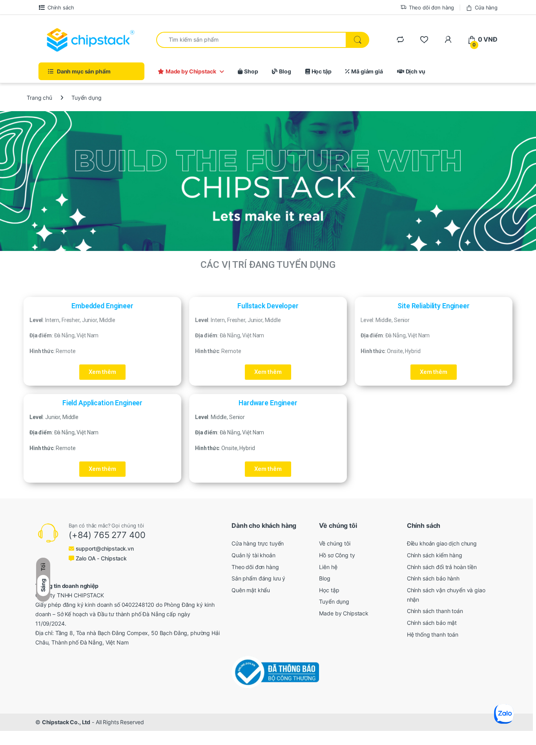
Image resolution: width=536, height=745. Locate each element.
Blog (285, 71)
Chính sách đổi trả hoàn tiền (442, 567)
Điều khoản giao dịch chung (442, 543)
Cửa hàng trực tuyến (258, 543)
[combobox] (251, 40)
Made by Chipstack (191, 71)
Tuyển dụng (334, 601)
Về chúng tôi (334, 543)
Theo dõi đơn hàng (431, 7)
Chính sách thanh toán (435, 611)
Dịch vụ (415, 71)
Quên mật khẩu (251, 590)
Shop (251, 71)
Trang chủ (39, 97)
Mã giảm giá (367, 71)
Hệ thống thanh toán (432, 634)
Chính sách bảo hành (433, 578)
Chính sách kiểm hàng (434, 555)
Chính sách (60, 7)
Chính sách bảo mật (432, 622)
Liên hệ (328, 567)
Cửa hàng (486, 7)
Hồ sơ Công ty (337, 555)
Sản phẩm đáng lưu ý (258, 578)
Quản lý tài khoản (253, 555)
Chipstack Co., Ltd (66, 722)
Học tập (322, 71)
